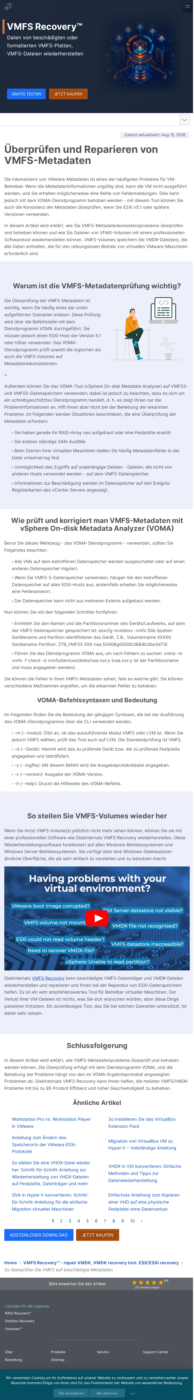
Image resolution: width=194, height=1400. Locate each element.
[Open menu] (184, 6)
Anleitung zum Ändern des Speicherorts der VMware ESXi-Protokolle (44, 1149)
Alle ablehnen (105, 1393)
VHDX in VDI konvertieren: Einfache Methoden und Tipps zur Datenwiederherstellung (142, 1181)
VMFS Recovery (25, 119)
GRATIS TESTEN (26, 94)
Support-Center (153, 1364)
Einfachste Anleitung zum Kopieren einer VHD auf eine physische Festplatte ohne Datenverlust (141, 1213)
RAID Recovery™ (18, 1325)
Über (12, 11)
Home (10, 1274)
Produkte (57, 1364)
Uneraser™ (13, 1341)
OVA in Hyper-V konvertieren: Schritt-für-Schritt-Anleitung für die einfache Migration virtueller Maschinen (50, 1213)
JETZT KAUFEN (67, 94)
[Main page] (9, 7)
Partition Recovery (19, 1333)
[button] (95, 917)
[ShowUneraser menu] (181, 120)
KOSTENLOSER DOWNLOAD (39, 1246)
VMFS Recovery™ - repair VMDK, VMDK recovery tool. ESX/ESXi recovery (101, 1274)
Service (101, 1364)
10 (130, 1232)
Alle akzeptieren (69, 1393)
